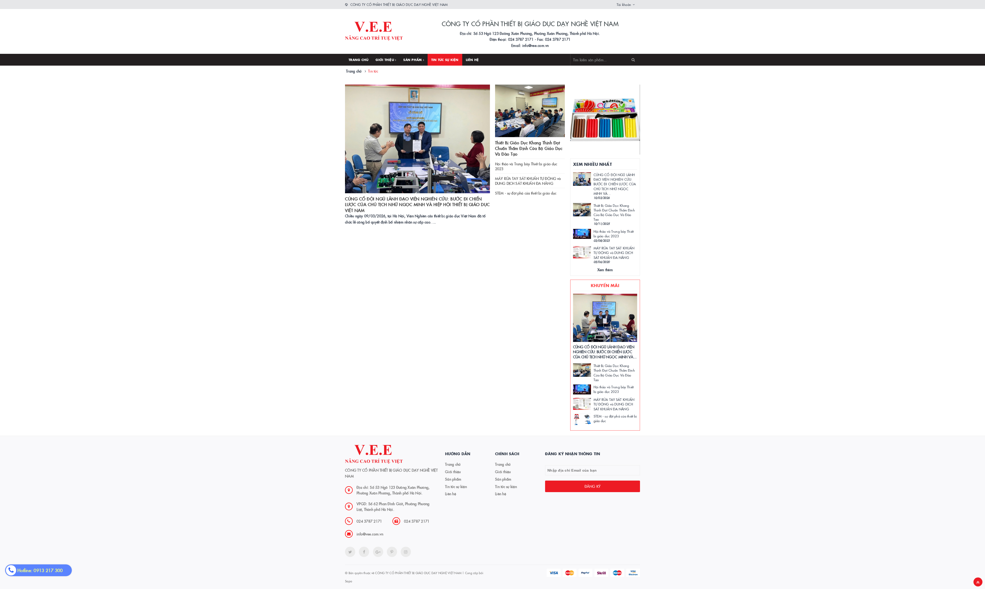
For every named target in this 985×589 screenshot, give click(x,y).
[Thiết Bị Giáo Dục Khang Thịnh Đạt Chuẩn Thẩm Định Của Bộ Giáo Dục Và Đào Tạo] (530, 111)
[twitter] (350, 552)
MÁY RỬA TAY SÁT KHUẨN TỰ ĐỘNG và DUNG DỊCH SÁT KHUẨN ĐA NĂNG (528, 181)
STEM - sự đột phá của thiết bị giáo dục (525, 193)
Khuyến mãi (605, 285)
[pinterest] (406, 552)
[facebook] (364, 552)
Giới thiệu (385, 59)
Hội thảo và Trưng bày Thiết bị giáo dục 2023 (526, 166)
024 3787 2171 (369, 521)
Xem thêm (605, 269)
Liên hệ (472, 59)
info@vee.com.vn (370, 533)
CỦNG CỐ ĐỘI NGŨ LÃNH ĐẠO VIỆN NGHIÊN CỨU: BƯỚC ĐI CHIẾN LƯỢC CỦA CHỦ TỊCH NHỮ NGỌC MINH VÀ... (615, 184)
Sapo (348, 581)
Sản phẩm (413, 59)
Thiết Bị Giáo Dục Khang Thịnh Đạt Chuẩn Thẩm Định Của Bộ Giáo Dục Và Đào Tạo (529, 148)
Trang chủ (358, 59)
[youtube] (392, 552)
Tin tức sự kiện (445, 59)
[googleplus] (378, 552)
